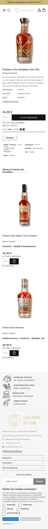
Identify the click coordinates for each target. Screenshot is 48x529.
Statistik (10, 509)
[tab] (9, 138)
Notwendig (11, 505)
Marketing (25, 509)
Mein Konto (39, 10)
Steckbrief (9, 138)
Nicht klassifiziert (13, 513)
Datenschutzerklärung (36, 501)
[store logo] (24, 10)
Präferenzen (27, 505)
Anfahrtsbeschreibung (12, 451)
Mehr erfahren (8, 524)
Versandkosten (20, 123)
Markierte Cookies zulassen (30, 519)
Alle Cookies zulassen (10, 519)
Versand (17, 256)
